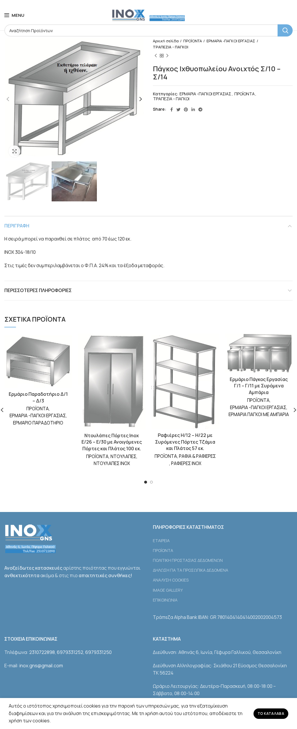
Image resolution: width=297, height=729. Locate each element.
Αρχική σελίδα (166, 40)
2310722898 (42, 652)
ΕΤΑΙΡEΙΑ (161, 540)
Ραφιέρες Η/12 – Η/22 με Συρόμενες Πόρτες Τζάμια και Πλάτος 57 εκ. (185, 441)
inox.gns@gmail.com (41, 665)
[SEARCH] (285, 30)
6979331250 (98, 652)
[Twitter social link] (178, 109)
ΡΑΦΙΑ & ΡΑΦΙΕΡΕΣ (197, 456)
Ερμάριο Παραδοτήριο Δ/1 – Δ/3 (38, 397)
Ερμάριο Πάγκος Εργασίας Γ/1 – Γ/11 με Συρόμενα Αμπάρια (259, 386)
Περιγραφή (16, 226)
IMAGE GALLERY (168, 590)
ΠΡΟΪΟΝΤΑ (192, 40)
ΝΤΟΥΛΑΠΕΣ (123, 456)
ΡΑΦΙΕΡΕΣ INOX (186, 463)
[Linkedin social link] (193, 109)
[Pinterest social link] (186, 109)
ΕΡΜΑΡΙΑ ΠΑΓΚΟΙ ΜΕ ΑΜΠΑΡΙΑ (259, 414)
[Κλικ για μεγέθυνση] (14, 151)
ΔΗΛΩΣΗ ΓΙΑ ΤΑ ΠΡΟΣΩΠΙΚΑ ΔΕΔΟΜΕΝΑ (190, 570)
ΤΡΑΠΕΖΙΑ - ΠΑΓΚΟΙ (170, 47)
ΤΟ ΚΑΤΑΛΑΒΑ (271, 713)
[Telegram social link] (200, 109)
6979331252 (70, 652)
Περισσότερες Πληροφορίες (38, 290)
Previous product (156, 56)
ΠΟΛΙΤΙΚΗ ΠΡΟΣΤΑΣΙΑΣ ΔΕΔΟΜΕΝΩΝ (188, 560)
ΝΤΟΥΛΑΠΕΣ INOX (112, 463)
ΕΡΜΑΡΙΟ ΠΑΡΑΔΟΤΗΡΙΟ (38, 423)
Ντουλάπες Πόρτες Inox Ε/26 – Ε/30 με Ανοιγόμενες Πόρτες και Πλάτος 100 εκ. (112, 442)
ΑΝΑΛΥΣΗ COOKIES (171, 580)
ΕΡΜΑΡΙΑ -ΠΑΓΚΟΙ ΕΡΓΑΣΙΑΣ (231, 40)
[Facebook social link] (172, 109)
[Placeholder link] (223, 533)
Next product (167, 56)
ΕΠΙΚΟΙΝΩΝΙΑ (165, 600)
